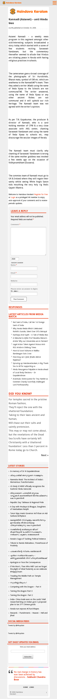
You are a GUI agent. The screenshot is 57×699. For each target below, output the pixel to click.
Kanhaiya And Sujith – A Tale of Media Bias (30, 335)
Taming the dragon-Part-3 (21, 591)
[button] (55, 2)
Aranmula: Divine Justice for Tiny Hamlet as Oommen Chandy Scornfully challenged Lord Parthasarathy (30, 382)
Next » (44, 455)
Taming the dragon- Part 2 (21, 595)
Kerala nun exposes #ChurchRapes (24, 609)
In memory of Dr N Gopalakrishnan (25, 471)
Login (13, 197)
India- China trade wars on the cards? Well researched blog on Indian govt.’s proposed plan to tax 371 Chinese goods (28, 602)
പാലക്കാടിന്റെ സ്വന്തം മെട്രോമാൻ (25, 551)
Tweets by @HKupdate (16, 625)
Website (14, 281)
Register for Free (41, 194)
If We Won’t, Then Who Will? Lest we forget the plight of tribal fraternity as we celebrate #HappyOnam (28, 569)
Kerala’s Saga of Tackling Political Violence (28, 539)
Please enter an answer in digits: (24, 289)
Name (14, 265)
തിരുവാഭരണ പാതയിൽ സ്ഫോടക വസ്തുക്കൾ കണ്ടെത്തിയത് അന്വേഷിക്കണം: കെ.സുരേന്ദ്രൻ (29, 495)
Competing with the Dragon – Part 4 (25, 587)
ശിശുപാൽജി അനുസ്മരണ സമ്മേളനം (26, 475)
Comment (15, 224)
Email (14, 273)
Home (25, 687)
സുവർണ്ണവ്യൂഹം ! (18, 582)
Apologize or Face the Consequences (25, 562)
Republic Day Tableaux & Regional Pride (27, 502)
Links (31, 687)
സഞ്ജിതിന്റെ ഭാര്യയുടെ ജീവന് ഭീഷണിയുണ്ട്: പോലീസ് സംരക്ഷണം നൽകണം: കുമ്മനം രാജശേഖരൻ (26, 532)
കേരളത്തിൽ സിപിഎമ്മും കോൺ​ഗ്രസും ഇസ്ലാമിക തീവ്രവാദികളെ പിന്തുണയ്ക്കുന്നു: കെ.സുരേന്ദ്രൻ (28, 522)
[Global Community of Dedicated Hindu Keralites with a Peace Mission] (28, 14)
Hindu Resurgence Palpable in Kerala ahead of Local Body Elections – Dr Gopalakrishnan (30, 372)
